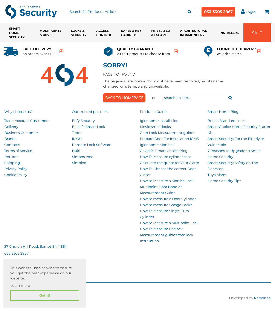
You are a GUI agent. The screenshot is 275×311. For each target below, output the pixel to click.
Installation (149, 241)
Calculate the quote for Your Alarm (169, 163)
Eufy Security (83, 121)
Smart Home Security (16, 33)
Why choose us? (18, 112)
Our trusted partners (90, 112)
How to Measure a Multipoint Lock (169, 223)
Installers (229, 33)
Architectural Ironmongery (193, 33)
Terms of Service (18, 151)
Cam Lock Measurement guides (167, 133)
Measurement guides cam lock (166, 235)
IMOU (77, 139)
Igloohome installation (159, 121)
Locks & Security (78, 33)
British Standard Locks (227, 121)
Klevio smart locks (155, 127)
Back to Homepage (124, 97)
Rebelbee (262, 298)
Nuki (76, 151)
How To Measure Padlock (161, 229)
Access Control (104, 33)
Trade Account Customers (26, 121)
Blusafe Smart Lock (88, 127)
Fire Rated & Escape (160, 33)
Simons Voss (82, 157)
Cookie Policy (15, 175)
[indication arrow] (61, 51)
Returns (11, 157)
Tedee (77, 133)
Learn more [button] (20, 286)
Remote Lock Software (91, 145)
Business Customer (21, 133)
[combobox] (131, 11)
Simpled (79, 163)
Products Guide (153, 112)
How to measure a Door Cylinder (168, 199)
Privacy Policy (16, 169)
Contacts (12, 145)
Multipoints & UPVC (50, 33)
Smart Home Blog (223, 112)
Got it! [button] (44, 295)
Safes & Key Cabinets (131, 33)
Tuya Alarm (217, 175)
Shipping (12, 163)
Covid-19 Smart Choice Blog (164, 151)
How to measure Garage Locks (166, 205)
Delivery (11, 127)
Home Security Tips (224, 181)
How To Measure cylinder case (165, 157)
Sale (257, 32)
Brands (10, 139)
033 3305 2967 (218, 11)
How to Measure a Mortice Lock (167, 181)
